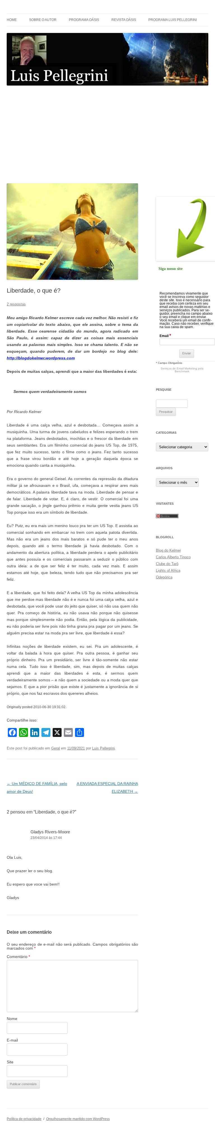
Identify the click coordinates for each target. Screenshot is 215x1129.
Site (10, 1062)
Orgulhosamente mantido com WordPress (78, 1119)
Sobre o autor (43, 20)
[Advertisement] (107, 135)
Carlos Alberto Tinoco (173, 557)
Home (12, 20)
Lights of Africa (168, 570)
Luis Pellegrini (103, 748)
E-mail (12, 1040)
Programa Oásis (84, 20)
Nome (12, 1018)
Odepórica (164, 577)
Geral (55, 748)
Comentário (18, 956)
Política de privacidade (24, 1119)
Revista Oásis (123, 20)
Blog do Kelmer (168, 550)
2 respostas (16, 304)
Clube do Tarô (167, 564)
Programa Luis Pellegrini (172, 20)
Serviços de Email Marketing (179, 368)
